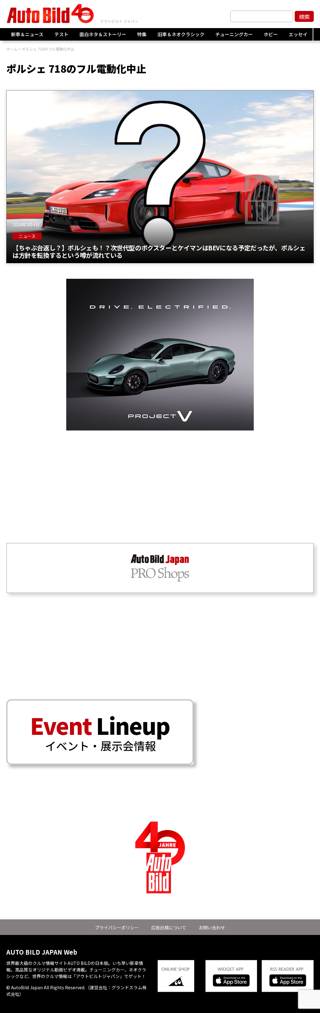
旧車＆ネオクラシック (181, 34)
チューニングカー (234, 34)
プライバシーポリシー (117, 927)
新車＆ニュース (27, 34)
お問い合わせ (212, 927)
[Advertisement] (160, 474)
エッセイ (298, 34)
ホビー (271, 34)
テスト (61, 34)
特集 (142, 34)
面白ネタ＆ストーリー (102, 34)
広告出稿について (168, 927)
